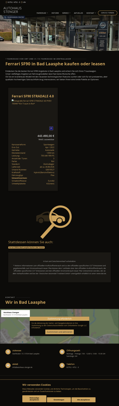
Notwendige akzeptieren (34, 399)
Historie (55, 13)
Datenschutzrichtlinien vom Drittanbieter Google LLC (67, 325)
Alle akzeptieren (83, 400)
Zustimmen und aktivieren (59, 332)
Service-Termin (107, 13)
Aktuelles (78, 13)
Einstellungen (59, 400)
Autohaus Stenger (12, 10)
